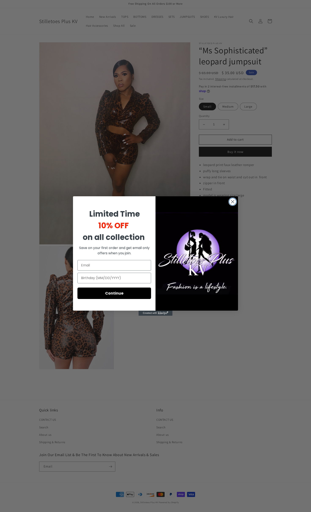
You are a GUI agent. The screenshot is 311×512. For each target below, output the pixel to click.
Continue (114, 293)
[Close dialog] (232, 201)
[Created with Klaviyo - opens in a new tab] (155, 313)
